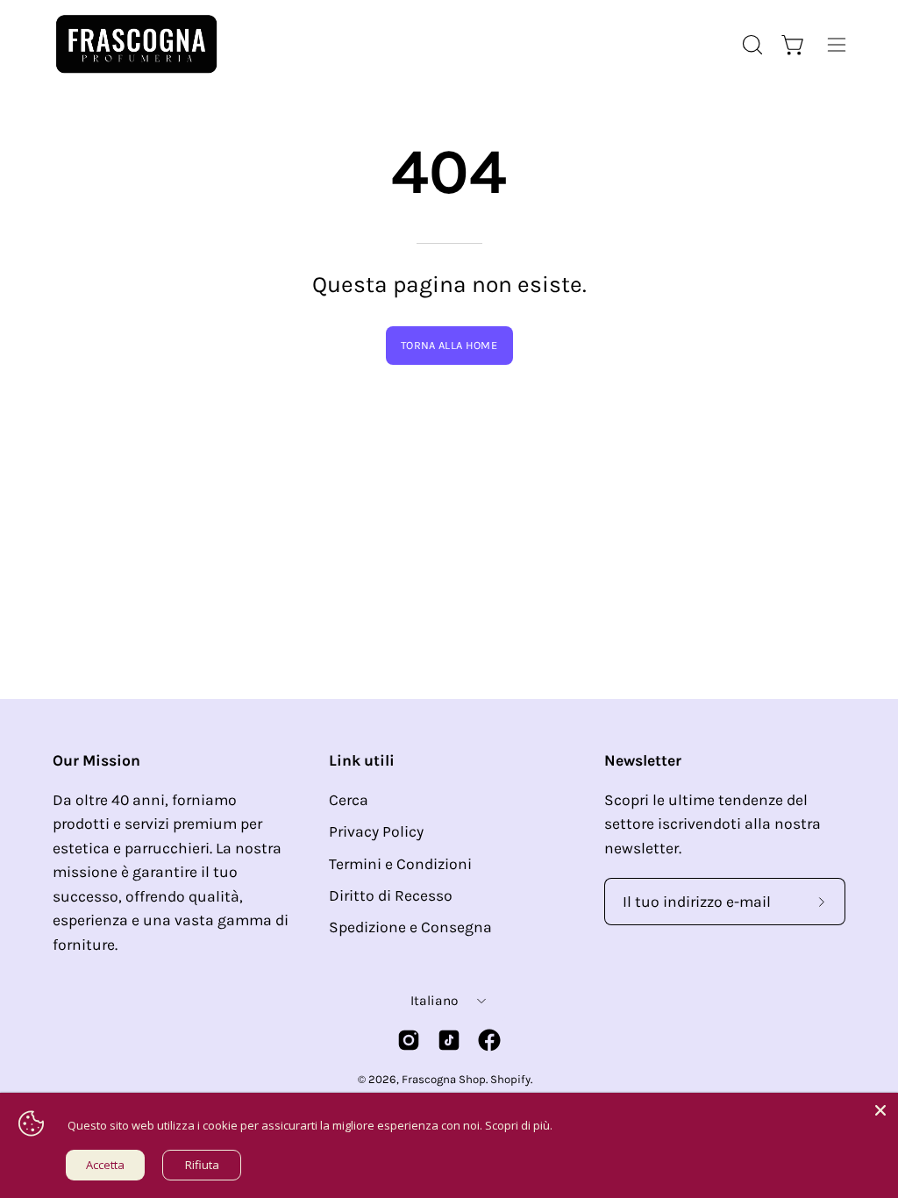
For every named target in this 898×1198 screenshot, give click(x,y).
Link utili (362, 760)
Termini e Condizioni (400, 864)
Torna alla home (449, 345)
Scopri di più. (518, 1125)
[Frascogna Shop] (136, 44)
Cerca (348, 800)
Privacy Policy (376, 831)
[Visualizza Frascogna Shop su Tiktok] (449, 1040)
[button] (750, 44)
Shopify (510, 1079)
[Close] (880, 1110)
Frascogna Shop (444, 1079)
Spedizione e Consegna (410, 927)
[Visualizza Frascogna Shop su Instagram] (409, 1040)
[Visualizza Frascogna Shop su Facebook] (489, 1040)
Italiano (434, 1001)
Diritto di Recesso (391, 895)
